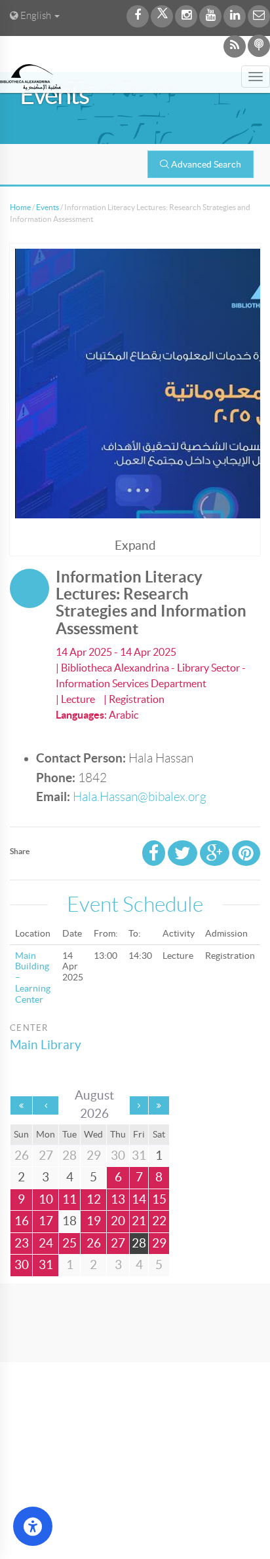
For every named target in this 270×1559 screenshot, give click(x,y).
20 (118, 1221)
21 (139, 1221)
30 (21, 1265)
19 (94, 1221)
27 (118, 1243)
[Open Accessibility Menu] (32, 1526)
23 (21, 1243)
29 (159, 1243)
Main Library (45, 1045)
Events (47, 207)
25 (69, 1243)
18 (69, 1221)
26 (94, 1243)
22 (159, 1221)
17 (46, 1221)
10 (46, 1199)
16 (21, 1221)
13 (118, 1199)
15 (159, 1199)
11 (69, 1199)
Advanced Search (206, 164)
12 (94, 1199)
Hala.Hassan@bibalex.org (139, 797)
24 (46, 1243)
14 (139, 1199)
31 (46, 1265)
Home (20, 207)
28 (139, 1243)
